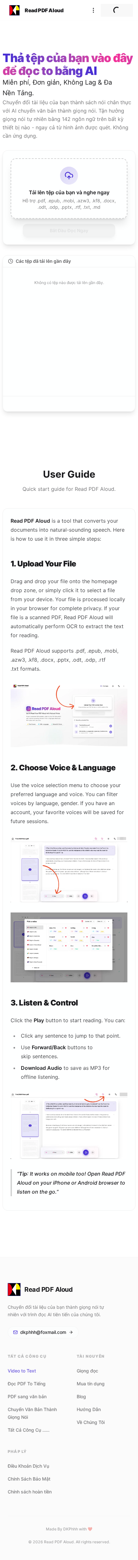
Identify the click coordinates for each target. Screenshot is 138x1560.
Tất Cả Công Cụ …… (28, 1430)
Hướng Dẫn (89, 1409)
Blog (81, 1396)
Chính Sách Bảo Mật (29, 1479)
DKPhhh (70, 1529)
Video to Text (22, 1370)
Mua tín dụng (91, 1383)
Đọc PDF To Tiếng (27, 1383)
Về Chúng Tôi (91, 1422)
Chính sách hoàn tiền (30, 1491)
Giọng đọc (87, 1370)
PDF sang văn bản (27, 1396)
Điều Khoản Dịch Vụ (28, 1466)
